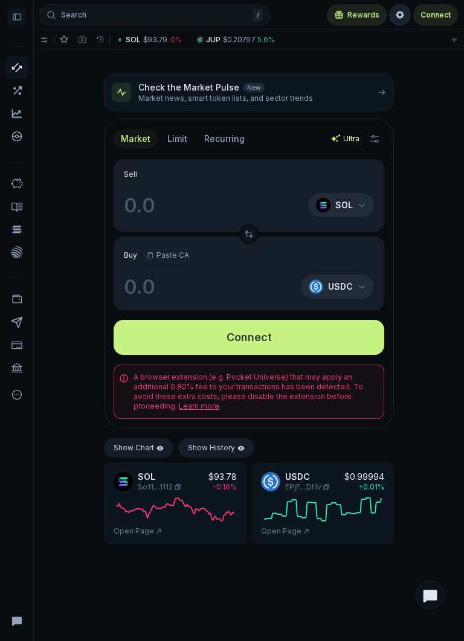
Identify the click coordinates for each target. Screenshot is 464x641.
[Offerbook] (16, 206)
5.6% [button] (266, 39)
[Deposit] (16, 345)
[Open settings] (400, 15)
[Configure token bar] (44, 39)
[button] (155, 39)
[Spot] (16, 67)
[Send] (16, 322)
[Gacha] (16, 136)
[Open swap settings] (374, 138)
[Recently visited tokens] (100, 39)
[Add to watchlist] (454, 39)
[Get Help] (16, 620)
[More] (16, 395)
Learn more (199, 405)
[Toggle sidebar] (17, 17)
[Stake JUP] (16, 252)
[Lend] (16, 183)
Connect (435, 14)
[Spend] (16, 368)
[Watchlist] (64, 39)
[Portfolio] (16, 299)
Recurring (224, 138)
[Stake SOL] (16, 229)
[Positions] (82, 39)
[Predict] (16, 113)
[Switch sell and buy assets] (249, 234)
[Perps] (16, 90)
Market (135, 138)
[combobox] (177, 138)
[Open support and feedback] (430, 595)
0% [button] (176, 39)
